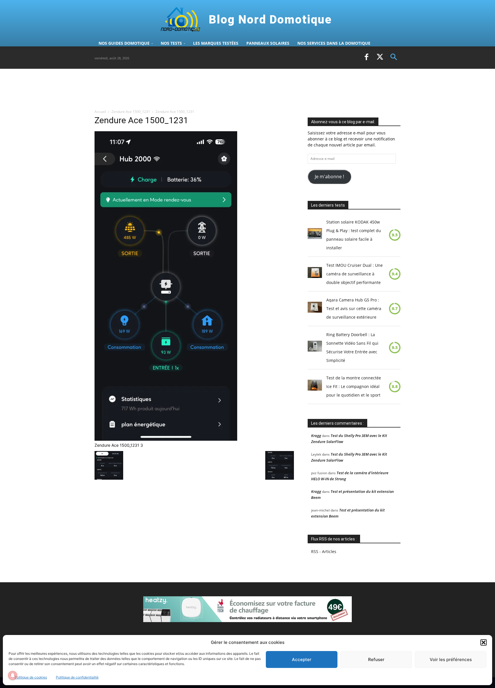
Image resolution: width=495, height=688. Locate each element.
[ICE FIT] (315, 386)
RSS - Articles (323, 551)
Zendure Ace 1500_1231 (130, 111)
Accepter (301, 659)
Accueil (100, 111)
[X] (380, 57)
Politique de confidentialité (77, 677)
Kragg (316, 435)
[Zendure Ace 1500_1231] (166, 439)
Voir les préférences (451, 659)
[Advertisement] (199, 88)
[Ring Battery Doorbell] (315, 347)
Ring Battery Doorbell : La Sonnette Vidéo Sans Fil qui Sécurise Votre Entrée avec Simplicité (352, 347)
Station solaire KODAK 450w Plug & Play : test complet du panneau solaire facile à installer (353, 234)
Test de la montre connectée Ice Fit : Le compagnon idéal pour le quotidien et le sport (353, 386)
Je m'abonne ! (329, 176)
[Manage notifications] (12, 675)
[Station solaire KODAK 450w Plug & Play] (315, 235)
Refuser (376, 659)
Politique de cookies (31, 677)
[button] (483, 642)
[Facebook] (366, 57)
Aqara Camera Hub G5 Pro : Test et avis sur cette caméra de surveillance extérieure (353, 308)
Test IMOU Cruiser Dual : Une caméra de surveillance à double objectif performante (354, 273)
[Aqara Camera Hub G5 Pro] (315, 308)
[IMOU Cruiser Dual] (315, 274)
